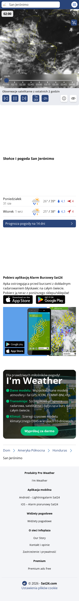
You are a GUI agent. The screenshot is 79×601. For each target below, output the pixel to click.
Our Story (39, 538)
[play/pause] (15, 98)
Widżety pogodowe (39, 521)
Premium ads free (39, 568)
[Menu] (74, 5)
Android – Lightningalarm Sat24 (39, 497)
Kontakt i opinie (40, 545)
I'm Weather (39, 480)
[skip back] (5, 98)
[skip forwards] (24, 98)
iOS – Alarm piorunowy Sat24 (39, 504)
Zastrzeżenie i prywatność (39, 552)
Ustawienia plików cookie (39, 588)
